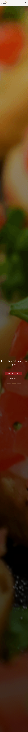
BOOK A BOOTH (13, 378)
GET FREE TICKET (13, 373)
